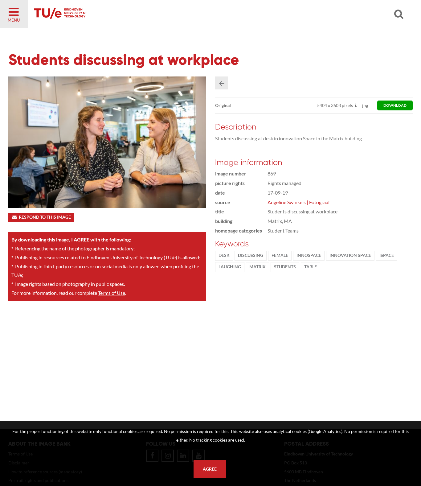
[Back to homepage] (105, 14)
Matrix (257, 266)
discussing (250, 255)
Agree (210, 469)
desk (224, 255)
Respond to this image (45, 217)
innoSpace (308, 255)
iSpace (386, 255)
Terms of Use (111, 293)
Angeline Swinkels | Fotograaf (299, 202)
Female (280, 255)
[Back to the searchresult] (221, 82)
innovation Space (350, 255)
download (395, 105)
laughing (230, 266)
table (310, 266)
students (285, 266)
